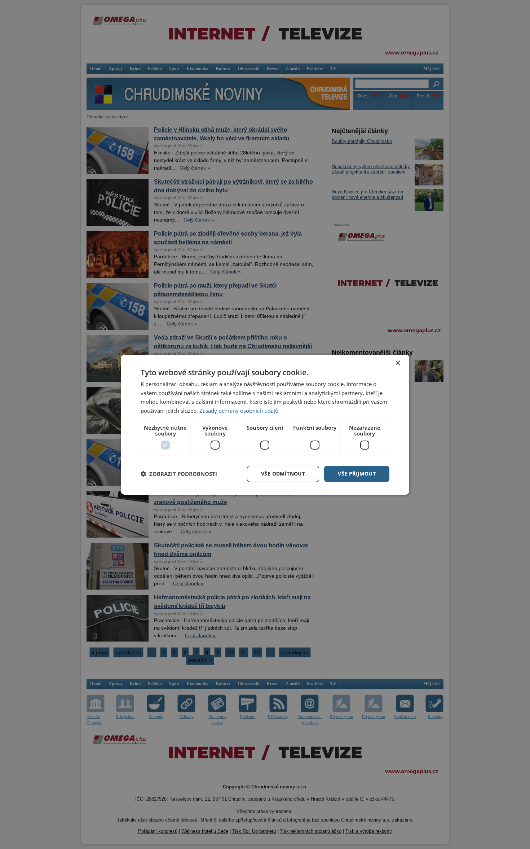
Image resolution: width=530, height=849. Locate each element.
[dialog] (265, 424)
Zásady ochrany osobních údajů (238, 410)
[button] (179, 474)
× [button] (397, 363)
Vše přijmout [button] (357, 473)
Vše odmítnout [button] (283, 473)
